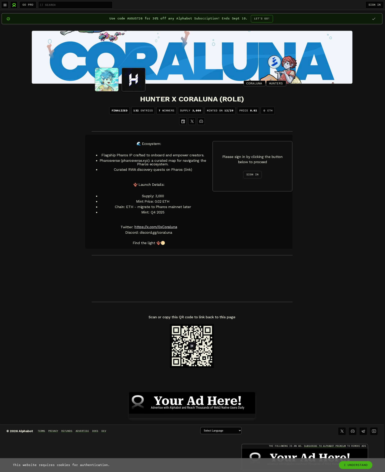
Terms (41, 431)
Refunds (66, 431)
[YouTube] (374, 431)
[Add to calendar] (183, 121)
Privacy (53, 431)
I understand (356, 465)
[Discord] (201, 121)
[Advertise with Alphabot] (192, 402)
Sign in (375, 4)
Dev (103, 431)
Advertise (82, 431)
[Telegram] (363, 431)
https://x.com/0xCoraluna (155, 227)
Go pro (27, 4)
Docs (95, 431)
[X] (192, 121)
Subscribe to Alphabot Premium (325, 446)
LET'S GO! (262, 18)
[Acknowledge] (373, 18)
